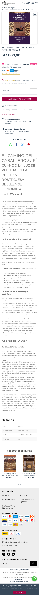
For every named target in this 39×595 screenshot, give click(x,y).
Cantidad (6, 91)
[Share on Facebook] (16, 145)
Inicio (4, 8)
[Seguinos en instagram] (3, 554)
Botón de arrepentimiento (19, 581)
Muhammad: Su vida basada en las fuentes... (29, 474)
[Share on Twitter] (22, 145)
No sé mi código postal (8, 114)
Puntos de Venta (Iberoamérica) (8, 507)
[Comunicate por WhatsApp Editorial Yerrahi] (34, 578)
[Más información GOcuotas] (33, 64)
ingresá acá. (19, 579)
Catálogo (10, 8)
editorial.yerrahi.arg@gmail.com (16, 542)
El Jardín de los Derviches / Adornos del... (10, 474)
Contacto (5, 495)
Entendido (20, 592)
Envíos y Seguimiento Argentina (28, 501)
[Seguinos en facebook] (8, 554)
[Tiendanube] (19, 570)
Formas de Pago (8, 499)
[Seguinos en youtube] (13, 554)
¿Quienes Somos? (26, 495)
